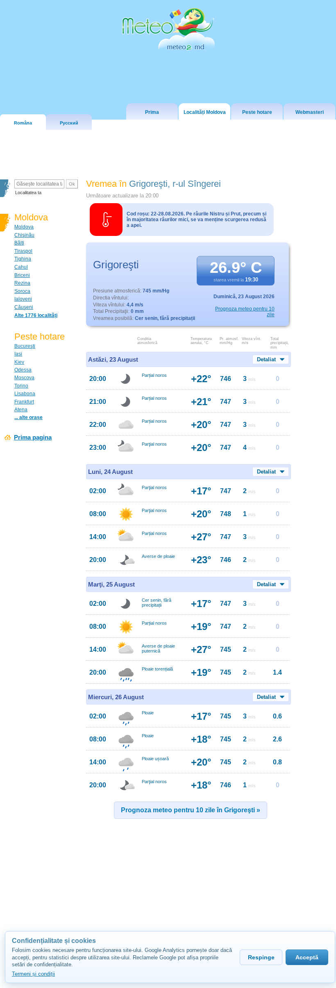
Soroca (22, 291)
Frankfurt (24, 402)
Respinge (261, 957)
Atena (20, 409)
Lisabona (24, 394)
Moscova (24, 378)
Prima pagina (33, 437)
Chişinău (24, 235)
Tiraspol (23, 251)
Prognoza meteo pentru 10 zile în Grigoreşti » (190, 810)
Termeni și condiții (33, 974)
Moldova (24, 227)
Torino (21, 386)
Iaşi (18, 354)
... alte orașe (28, 417)
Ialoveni (23, 299)
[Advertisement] (169, 893)
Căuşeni (23, 307)
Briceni (22, 275)
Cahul (21, 267)
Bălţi (19, 243)
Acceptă (306, 957)
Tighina (22, 259)
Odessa (23, 370)
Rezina (22, 283)
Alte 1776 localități (35, 315)
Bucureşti (24, 346)
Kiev (19, 362)
